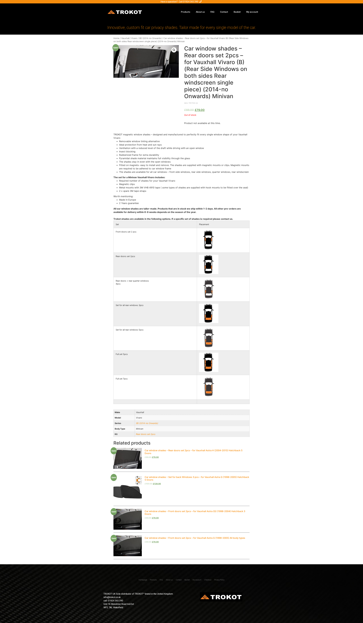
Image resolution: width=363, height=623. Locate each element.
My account (252, 12)
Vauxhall (125, 38)
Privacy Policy (219, 580)
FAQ (212, 12)
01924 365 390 (190, 1)
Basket (237, 12)
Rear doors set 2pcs (145, 434)
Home (116, 38)
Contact (224, 12)
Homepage (143, 580)
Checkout (207, 580)
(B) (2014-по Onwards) (150, 38)
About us (200, 12)
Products (185, 12)
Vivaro (134, 38)
